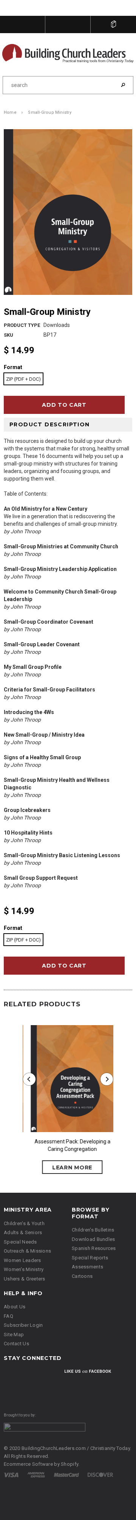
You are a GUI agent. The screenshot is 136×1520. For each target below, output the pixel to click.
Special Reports (90, 1258)
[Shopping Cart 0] (113, 24)
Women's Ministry (23, 1270)
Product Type (22, 325)
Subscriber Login (23, 1326)
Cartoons (82, 1276)
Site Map (14, 1335)
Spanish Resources (94, 1249)
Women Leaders (22, 1261)
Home (10, 113)
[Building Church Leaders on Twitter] (30, 1377)
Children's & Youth (24, 1224)
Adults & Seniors (23, 1233)
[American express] (36, 1475)
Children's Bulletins (93, 1230)
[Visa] (11, 1475)
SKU (8, 335)
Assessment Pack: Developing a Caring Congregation (68, 1146)
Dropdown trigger (68, 24)
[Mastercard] (66, 1475)
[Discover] (100, 1475)
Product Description (49, 424)
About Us (14, 1307)
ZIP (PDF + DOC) (23, 379)
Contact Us (16, 1344)
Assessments (87, 1267)
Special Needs (20, 1242)
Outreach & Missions (27, 1251)
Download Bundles (93, 1239)
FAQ (8, 1316)
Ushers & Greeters (24, 1279)
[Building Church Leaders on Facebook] (10, 1377)
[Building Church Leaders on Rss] (49, 1377)
